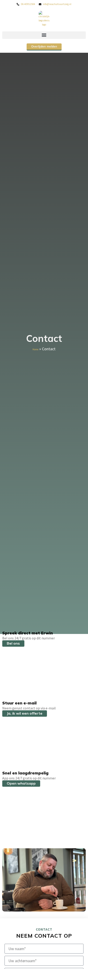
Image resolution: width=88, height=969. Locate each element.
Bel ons (13, 643)
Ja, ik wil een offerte (24, 713)
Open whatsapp (21, 783)
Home (35, 349)
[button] (44, 35)
